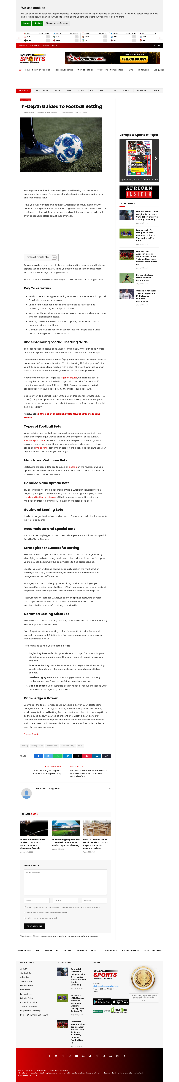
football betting (68, 745)
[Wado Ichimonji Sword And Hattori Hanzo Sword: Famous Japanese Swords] (34, 828)
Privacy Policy (26, 994)
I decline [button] (38, 23)
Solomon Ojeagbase (47, 788)
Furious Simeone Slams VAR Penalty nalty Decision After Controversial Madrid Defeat (88, 773)
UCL (92, 91)
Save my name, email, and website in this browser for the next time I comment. (63, 907)
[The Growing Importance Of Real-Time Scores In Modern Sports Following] (66, 828)
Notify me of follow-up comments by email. (47, 912)
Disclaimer (25, 989)
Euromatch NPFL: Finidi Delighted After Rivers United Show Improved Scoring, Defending (147, 215)
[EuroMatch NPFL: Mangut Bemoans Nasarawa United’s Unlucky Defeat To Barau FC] (127, 233)
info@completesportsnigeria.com (106, 986)
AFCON (81, 91)
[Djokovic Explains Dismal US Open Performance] (127, 278)
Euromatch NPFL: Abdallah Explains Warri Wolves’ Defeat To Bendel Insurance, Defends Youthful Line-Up (147, 258)
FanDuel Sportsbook (34, 440)
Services (33, 45)
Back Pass (25, 100)
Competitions (117, 70)
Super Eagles (42, 91)
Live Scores (23, 91)
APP (53, 45)
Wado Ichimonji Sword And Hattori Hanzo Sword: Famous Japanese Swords (32, 844)
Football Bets (52, 745)
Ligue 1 (156, 91)
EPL (101, 91)
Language (159, 70)
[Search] (159, 45)
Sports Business (130, 950)
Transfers (102, 70)
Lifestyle (96, 950)
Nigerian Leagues (64, 70)
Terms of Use (26, 981)
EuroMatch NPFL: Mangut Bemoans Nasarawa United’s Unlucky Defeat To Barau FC (145, 235)
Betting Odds (37, 745)
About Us (24, 969)
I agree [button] (26, 23)
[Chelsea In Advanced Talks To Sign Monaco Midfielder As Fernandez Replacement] (127, 294)
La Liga (113, 91)
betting (73, 466)
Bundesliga (140, 91)
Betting (22, 45)
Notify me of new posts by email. (42, 918)
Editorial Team (26, 985)
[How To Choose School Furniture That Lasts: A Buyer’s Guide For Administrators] (97, 828)
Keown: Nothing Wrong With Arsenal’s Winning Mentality (46, 772)
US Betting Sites (152, 950)
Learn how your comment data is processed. (77, 936)
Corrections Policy (28, 1002)
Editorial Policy (26, 998)
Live (131, 70)
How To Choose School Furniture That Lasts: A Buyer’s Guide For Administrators (95, 844)
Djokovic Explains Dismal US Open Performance (144, 278)
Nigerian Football (41, 70)
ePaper (46, 45)
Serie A (126, 91)
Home (27, 70)
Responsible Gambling (30, 1010)
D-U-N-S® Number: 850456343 (34, 1015)
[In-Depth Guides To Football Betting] (61, 171)
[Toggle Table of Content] (53, 257)
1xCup (57, 91)
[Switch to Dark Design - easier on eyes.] (155, 45)
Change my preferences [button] (57, 23)
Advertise (24, 977)
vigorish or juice (69, 377)
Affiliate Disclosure (28, 1006)
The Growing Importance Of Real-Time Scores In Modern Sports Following (66, 842)
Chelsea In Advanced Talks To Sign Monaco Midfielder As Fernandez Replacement (146, 296)
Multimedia (143, 70)
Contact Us (25, 973)
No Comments (68, 113)
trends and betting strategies (40, 497)
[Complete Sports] (33, 58)
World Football (85, 70)
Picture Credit (31, 734)
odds (80, 745)
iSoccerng (111, 950)
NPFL (69, 91)
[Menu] (20, 70)
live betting (41, 447)
